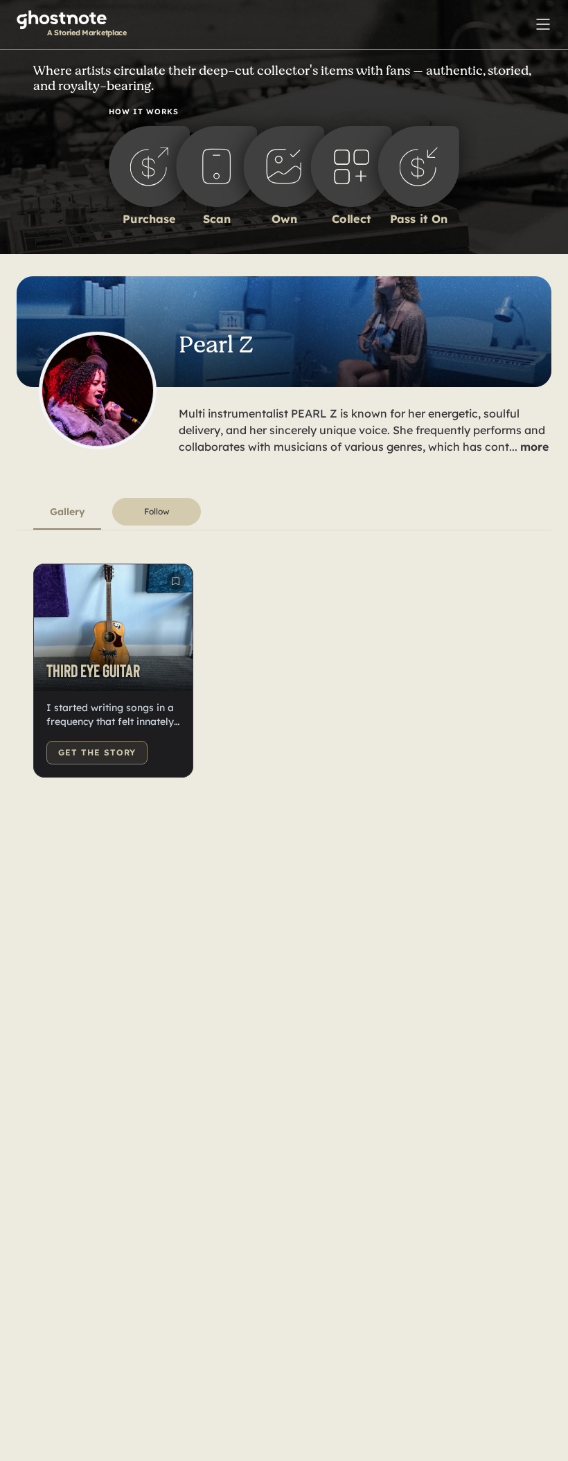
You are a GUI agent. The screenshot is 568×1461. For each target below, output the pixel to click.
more (534, 447)
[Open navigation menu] (543, 23)
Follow (157, 511)
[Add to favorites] (176, 581)
